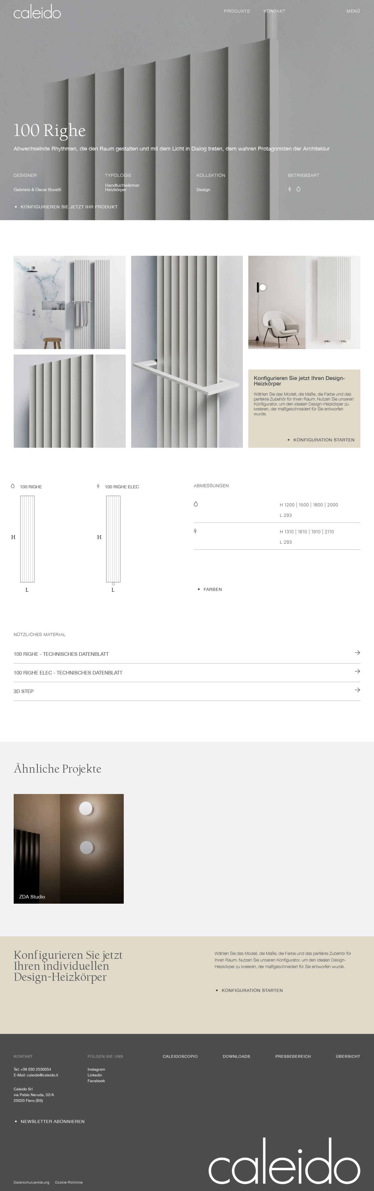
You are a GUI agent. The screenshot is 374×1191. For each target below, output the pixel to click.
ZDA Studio (32, 897)
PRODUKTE (237, 10)
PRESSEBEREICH (293, 1056)
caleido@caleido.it (42, 1075)
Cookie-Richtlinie (69, 1182)
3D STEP (24, 691)
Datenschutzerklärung (32, 1182)
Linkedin (95, 1075)
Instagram (96, 1069)
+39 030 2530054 (36, 1069)
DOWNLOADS (236, 1056)
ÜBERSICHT (348, 1056)
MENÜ (353, 10)
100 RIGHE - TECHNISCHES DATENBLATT (61, 654)
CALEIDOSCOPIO (180, 1056)
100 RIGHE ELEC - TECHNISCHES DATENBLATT (68, 673)
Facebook (96, 1081)
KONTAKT (275, 10)
